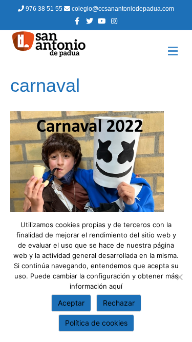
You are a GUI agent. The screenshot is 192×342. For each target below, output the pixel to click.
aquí (115, 286)
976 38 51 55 (44, 8)
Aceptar (71, 302)
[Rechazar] (179, 277)
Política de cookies (96, 322)
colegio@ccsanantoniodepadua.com (122, 8)
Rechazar (119, 302)
